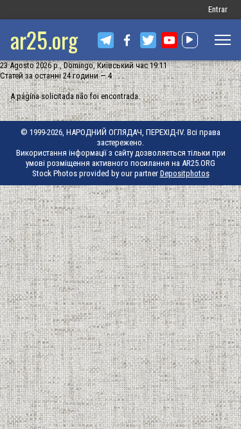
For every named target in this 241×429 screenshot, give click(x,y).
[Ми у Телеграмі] (106, 40)
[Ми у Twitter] (148, 40)
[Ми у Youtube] (169, 40)
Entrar (218, 9)
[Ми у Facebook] (127, 40)
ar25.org (44, 39)
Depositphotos (185, 173)
